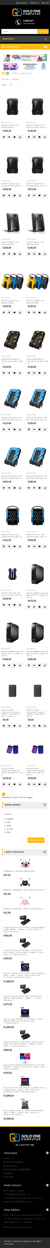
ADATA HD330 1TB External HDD (10, 126)
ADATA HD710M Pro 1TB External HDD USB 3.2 (12, 361)
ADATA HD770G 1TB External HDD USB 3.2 (11, 594)
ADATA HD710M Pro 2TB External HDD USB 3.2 (37, 361)
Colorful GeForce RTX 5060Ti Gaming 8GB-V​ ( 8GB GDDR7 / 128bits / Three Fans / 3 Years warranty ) (24, 929)
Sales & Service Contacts (19, 1227)
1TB (8, 822)
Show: (4, 85)
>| (16, 794)
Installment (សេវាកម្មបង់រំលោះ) (18, 1169)
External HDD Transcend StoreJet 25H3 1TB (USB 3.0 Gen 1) (12, 771)
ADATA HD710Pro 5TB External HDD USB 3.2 (36, 477)
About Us (10, 1158)
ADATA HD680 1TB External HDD (10, 301)
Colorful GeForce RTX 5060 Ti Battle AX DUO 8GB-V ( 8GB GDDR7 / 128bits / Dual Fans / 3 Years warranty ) (23, 952)
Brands (9, 1173)
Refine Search (36, 840)
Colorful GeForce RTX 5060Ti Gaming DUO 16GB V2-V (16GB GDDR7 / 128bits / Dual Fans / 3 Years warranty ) (23, 1044)
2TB (9, 825)
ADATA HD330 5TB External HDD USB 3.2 (36, 184)
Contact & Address (15, 1162)
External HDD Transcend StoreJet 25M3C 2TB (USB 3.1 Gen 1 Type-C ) (11, 713)
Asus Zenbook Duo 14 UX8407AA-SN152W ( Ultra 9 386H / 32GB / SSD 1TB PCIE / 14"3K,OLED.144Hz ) (23, 1112)
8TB (9, 832)
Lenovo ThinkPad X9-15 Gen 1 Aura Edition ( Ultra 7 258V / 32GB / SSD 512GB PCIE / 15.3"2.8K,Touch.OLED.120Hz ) (24, 975)
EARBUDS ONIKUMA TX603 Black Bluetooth (23, 890)
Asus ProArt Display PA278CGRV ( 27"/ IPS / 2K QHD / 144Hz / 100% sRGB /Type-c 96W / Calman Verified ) (24, 1067)
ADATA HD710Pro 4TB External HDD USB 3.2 (11, 477)
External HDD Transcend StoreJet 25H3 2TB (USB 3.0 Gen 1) (35, 771)
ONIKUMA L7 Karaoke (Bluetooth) (19, 871)
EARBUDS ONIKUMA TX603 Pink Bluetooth (23, 908)
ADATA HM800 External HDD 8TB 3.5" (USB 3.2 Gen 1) (37, 653)
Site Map (10, 1177)
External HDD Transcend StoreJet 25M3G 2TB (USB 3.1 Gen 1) (36, 713)
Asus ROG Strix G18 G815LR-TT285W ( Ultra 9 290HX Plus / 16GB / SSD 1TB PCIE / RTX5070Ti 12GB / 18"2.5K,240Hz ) (24, 1089)
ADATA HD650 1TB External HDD (10, 243)
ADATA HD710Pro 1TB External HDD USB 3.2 (11, 418)
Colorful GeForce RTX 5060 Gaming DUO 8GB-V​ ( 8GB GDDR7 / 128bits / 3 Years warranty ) (22, 998)
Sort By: (6, 79)
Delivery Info (11, 1166)
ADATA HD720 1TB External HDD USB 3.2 (11, 535)
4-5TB (10, 829)
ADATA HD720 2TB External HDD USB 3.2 (36, 535)
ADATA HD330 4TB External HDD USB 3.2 (11, 184)
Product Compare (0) (21, 73)
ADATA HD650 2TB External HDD (35, 243)
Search (43, 31)
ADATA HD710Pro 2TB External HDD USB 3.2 (36, 418)
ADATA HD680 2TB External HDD (35, 301)
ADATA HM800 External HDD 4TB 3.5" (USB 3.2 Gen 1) (37, 595)
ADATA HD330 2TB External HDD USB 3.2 (36, 126)
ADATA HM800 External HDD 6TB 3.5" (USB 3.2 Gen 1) (12, 653)
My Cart (45, 3)
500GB (10, 819)
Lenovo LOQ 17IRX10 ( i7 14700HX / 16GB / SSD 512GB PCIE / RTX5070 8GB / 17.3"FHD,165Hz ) (23, 1021)
